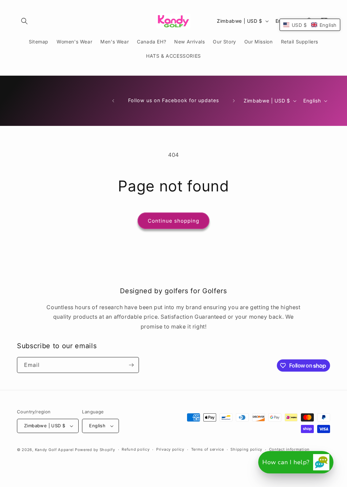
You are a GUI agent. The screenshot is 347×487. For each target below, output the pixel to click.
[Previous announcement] (113, 100)
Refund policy (135, 449)
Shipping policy (246, 449)
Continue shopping (173, 221)
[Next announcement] (233, 100)
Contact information (289, 449)
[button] (24, 21)
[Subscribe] (131, 365)
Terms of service (207, 449)
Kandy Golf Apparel (54, 449)
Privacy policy (170, 449)
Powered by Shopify (95, 449)
